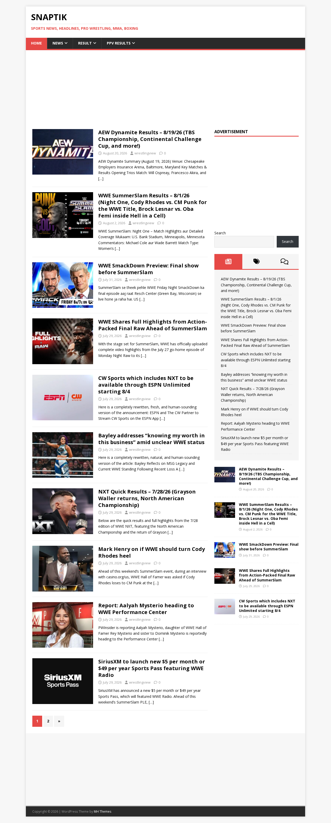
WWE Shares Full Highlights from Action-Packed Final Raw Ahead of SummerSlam (152, 325)
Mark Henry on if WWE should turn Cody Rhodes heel (151, 552)
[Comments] (284, 261)
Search (220, 232)
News (57, 43)
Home (36, 43)
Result (85, 43)
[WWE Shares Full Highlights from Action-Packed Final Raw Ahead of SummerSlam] (224, 580)
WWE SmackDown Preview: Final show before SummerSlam (148, 269)
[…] (100, 178)
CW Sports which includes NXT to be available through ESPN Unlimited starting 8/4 (145, 385)
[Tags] (256, 261)
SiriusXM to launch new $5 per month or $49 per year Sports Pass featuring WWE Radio (151, 668)
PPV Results (119, 43)
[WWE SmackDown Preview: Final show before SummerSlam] (224, 554)
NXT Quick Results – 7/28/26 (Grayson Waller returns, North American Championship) (147, 498)
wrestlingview (145, 153)
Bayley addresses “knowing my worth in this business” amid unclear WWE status (151, 439)
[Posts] (228, 261)
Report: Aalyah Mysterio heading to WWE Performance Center (146, 609)
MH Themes (102, 811)
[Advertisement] (165, 86)
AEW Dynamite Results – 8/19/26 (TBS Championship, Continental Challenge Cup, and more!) (149, 139)
